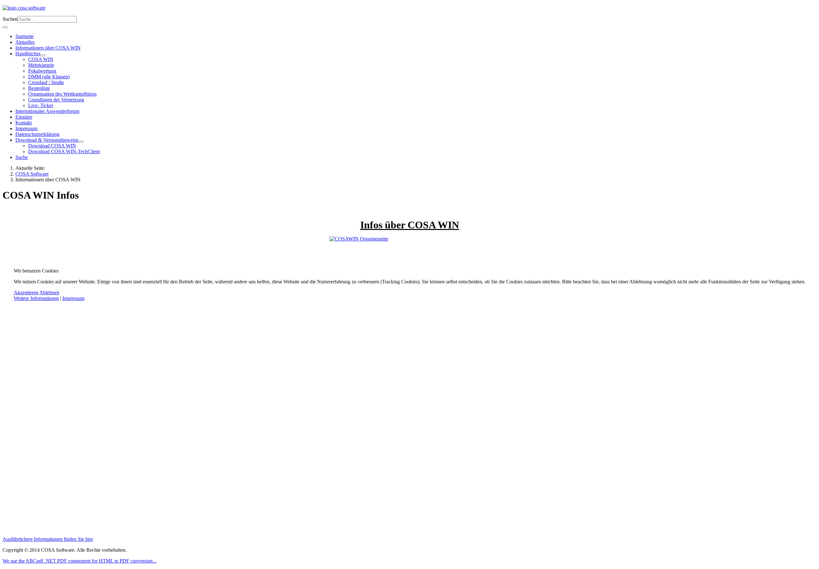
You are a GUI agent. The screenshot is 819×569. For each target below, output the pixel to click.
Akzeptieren (26, 292)
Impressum (73, 298)
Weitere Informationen (36, 298)
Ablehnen (49, 292)
